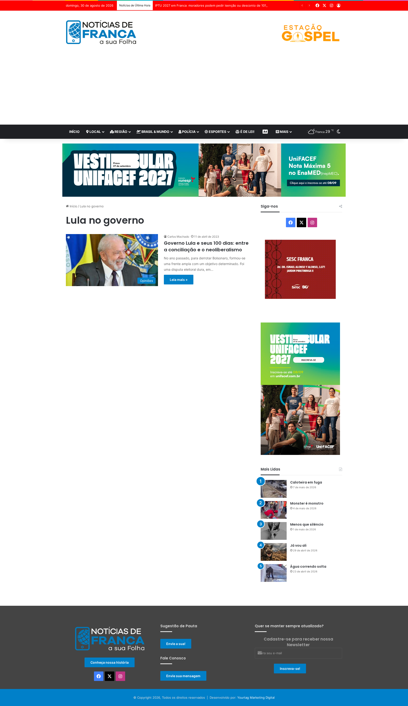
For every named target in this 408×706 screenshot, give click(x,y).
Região (120, 132)
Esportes (217, 132)
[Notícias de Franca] (101, 32)
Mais (283, 132)
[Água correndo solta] (274, 580)
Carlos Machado (178, 236)
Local (95, 132)
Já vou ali (298, 552)
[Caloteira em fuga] (274, 496)
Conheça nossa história (109, 669)
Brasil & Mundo (155, 132)
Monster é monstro (306, 510)
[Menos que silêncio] (274, 538)
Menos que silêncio (306, 531)
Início (74, 132)
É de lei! (247, 132)
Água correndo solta (308, 573)
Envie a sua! (175, 651)
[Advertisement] (204, 89)
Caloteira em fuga (306, 489)
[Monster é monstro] (274, 517)
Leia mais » (178, 280)
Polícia (188, 132)
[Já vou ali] (274, 559)
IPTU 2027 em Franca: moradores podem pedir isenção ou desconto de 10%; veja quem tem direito (228, 5)
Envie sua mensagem (183, 683)
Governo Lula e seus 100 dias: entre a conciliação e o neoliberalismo (206, 246)
